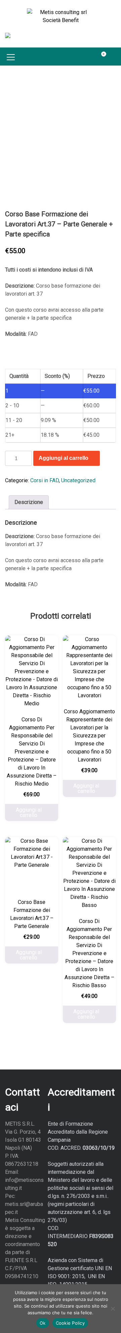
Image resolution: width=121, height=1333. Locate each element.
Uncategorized (78, 480)
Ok (43, 1323)
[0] (100, 57)
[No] (112, 1308)
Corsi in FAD (44, 480)
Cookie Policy (70, 1323)
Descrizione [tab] (28, 502)
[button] (114, 56)
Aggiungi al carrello (63, 458)
